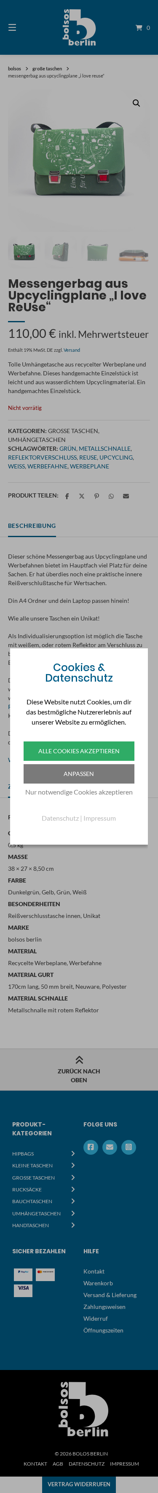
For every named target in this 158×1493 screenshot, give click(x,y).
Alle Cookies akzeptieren (79, 751)
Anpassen (79, 773)
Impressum (99, 818)
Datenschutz (60, 818)
